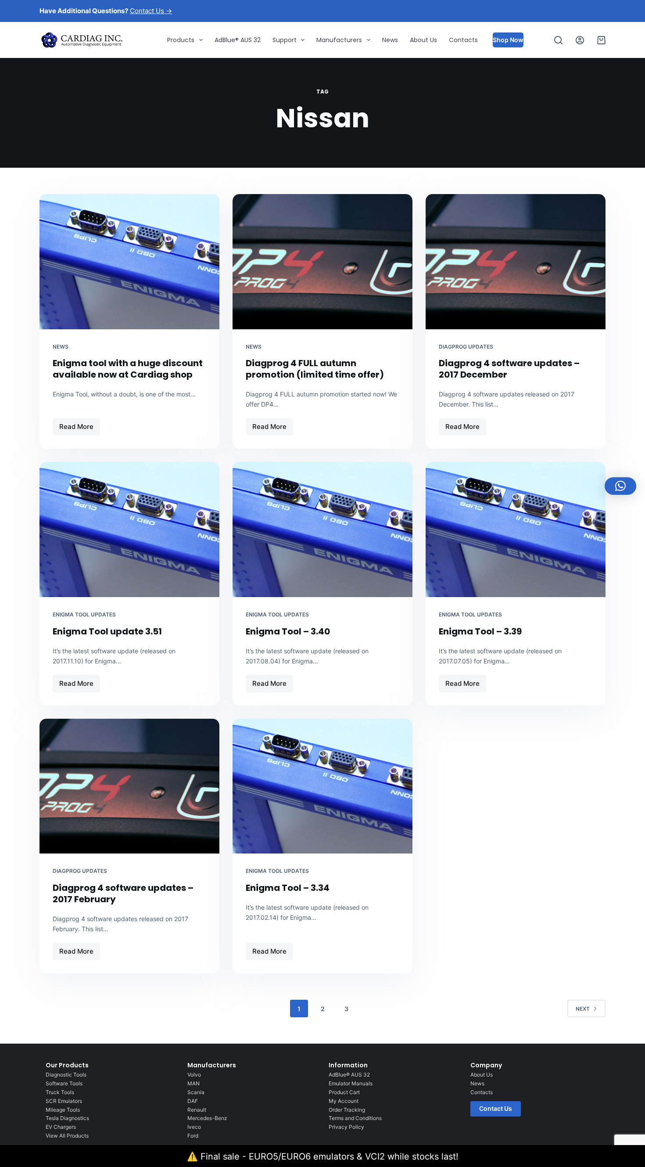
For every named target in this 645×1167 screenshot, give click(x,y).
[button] (620, 486)
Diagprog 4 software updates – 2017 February (123, 893)
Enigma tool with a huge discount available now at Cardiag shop (128, 369)
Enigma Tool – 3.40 (288, 631)
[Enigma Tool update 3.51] (129, 529)
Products (180, 40)
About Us (423, 40)
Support (284, 40)
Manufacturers (339, 40)
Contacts (463, 40)
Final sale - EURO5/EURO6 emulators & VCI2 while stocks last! (330, 1156)
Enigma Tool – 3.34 (288, 888)
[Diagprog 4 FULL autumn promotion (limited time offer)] (322, 261)
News (390, 40)
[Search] (558, 40)
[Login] (580, 40)
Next (583, 1008)
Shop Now (508, 39)
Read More (79, 424)
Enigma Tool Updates (84, 614)
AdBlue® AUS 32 (238, 40)
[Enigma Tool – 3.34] (322, 786)
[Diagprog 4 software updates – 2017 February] (129, 786)
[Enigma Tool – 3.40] (322, 529)
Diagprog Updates (466, 346)
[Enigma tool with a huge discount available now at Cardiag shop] (129, 261)
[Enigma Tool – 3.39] (516, 529)
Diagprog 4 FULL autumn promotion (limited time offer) (315, 369)
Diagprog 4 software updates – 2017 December (509, 369)
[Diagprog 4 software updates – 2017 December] (516, 261)
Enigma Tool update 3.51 (107, 631)
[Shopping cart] (601, 40)
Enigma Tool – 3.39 (480, 631)
